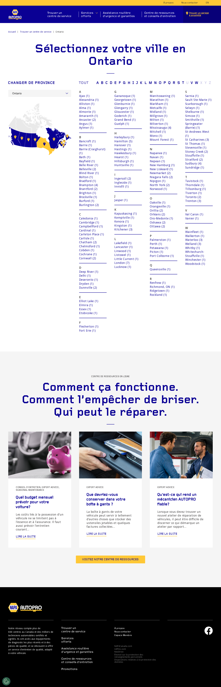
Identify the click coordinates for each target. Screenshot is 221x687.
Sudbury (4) (193, 163)
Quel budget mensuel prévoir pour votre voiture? (34, 502)
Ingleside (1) (123, 182)
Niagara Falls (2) (161, 177)
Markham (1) (159, 104)
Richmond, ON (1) (162, 287)
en (207, 3)
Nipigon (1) (157, 181)
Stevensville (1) (195, 147)
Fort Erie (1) (87, 330)
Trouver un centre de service (59, 15)
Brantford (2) (88, 189)
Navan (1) (156, 157)
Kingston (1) (123, 225)
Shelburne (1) (194, 112)
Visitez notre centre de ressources (110, 559)
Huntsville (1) (123, 165)
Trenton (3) (193, 201)
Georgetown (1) (125, 100)
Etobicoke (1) (88, 313)
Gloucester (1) (124, 112)
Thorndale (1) (194, 185)
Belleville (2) (87, 169)
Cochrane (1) (88, 254)
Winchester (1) (195, 260)
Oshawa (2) (158, 222)
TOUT (84, 83)
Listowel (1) (122, 255)
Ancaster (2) (87, 120)
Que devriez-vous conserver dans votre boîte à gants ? (105, 499)
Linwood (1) (122, 251)
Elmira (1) (86, 305)
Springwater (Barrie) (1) (194, 126)
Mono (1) (156, 136)
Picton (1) (156, 252)
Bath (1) (84, 157)
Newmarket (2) (160, 173)
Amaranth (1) (88, 116)
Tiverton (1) (193, 193)
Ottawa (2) (157, 226)
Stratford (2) (194, 159)
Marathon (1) (159, 100)
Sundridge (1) (194, 167)
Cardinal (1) (87, 230)
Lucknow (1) (122, 267)
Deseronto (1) (88, 280)
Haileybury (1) (124, 137)
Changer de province (31, 83)
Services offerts (87, 15)
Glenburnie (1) (124, 104)
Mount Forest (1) (161, 139)
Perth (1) (156, 244)
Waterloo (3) (194, 240)
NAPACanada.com (123, 646)
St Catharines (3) (197, 139)
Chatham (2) (88, 242)
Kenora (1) (121, 221)
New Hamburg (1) (162, 165)
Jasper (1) (120, 200)
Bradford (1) (87, 181)
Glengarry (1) (123, 108)
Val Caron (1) (194, 214)
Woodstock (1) (195, 264)
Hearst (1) (121, 157)
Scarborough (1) (196, 104)
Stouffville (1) (194, 155)
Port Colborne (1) (162, 256)
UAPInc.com (120, 649)
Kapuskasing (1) (125, 213)
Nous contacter (189, 3)
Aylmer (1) (86, 127)
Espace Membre (123, 635)
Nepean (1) (157, 161)
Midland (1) (158, 112)
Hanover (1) (122, 145)
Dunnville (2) (88, 287)
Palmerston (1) (160, 240)
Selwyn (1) (192, 108)
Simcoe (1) (192, 116)
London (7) (121, 263)
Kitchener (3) (123, 229)
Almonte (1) (87, 112)
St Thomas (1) (195, 144)
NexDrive (118, 652)
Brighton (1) (87, 193)
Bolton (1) (86, 177)
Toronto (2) (193, 197)
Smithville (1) (194, 120)
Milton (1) (157, 120)
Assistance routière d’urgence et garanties (119, 15)
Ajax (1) (84, 96)
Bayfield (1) (87, 161)
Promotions (69, 669)
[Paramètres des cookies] (6, 681)
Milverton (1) (159, 124)
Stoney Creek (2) (196, 151)
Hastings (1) (122, 149)
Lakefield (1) (123, 243)
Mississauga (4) (160, 127)
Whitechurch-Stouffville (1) (194, 254)
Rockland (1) (158, 295)
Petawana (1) (159, 248)
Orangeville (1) (160, 206)
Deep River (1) (88, 272)
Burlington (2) (89, 205)
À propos (168, 3)
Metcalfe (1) (158, 108)
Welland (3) (193, 244)
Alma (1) (85, 108)
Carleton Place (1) (91, 234)
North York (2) (160, 185)
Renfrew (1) (158, 283)
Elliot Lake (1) (88, 301)
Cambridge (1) (89, 222)
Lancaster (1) (123, 247)
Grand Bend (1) (125, 120)
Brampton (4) (88, 185)
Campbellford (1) (91, 226)
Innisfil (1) (121, 186)
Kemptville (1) (124, 217)
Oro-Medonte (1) (161, 218)
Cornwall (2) (87, 258)
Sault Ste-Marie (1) (198, 100)
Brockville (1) (88, 197)
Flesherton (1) (89, 326)
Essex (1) (85, 309)
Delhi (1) (85, 275)
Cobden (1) (86, 250)
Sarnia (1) (192, 96)
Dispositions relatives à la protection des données (135, 660)
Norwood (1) (158, 189)
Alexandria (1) (89, 100)
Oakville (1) (158, 202)
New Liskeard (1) (161, 169)
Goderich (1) (122, 116)
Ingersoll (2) (122, 178)
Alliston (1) (86, 104)
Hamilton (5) (123, 141)
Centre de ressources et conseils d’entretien (160, 15)
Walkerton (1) (194, 236)
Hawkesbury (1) (125, 153)
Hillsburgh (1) (124, 161)
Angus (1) (85, 124)
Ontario (59, 31)
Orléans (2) (157, 214)
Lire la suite (26, 536)
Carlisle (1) (86, 238)
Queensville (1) (160, 269)
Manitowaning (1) (162, 96)
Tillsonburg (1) (195, 189)
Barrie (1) (85, 145)
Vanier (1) (192, 218)
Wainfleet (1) (194, 232)
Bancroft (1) (87, 141)
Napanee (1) (158, 153)
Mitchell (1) (158, 132)
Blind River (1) (89, 173)
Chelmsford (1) (89, 246)
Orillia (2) (156, 210)
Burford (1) (86, 201)
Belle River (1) (88, 165)
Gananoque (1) (124, 96)
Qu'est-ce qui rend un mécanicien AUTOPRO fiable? (176, 499)
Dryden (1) (86, 284)
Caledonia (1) (88, 218)
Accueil (12, 31)
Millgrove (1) (158, 116)
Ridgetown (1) (159, 291)
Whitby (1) (192, 248)
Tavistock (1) (194, 181)
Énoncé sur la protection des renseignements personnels (128, 655)
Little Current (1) (126, 259)
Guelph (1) (121, 124)
